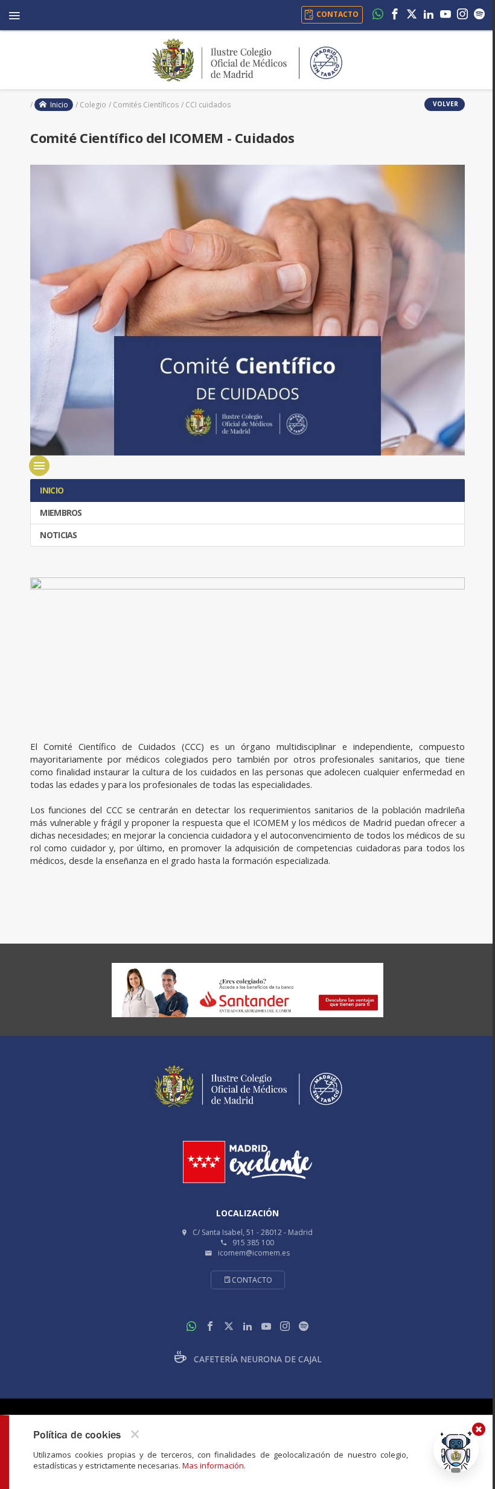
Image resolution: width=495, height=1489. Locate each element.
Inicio (57, 105)
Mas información (213, 1465)
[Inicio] (247, 58)
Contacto (252, 1280)
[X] (411, 15)
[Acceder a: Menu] (14, 13)
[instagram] (462, 15)
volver (444, 104)
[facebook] (394, 15)
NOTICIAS (57, 535)
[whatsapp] (377, 15)
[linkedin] (428, 15)
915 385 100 (253, 1242)
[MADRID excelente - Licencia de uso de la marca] (247, 1162)
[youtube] (445, 15)
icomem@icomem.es (254, 1253)
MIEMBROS (60, 512)
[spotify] (479, 15)
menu (39, 466)
